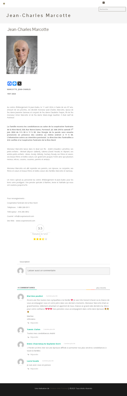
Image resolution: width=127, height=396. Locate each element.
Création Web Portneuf (59, 388)
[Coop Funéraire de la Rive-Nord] (4, 3)
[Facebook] (63, 392)
